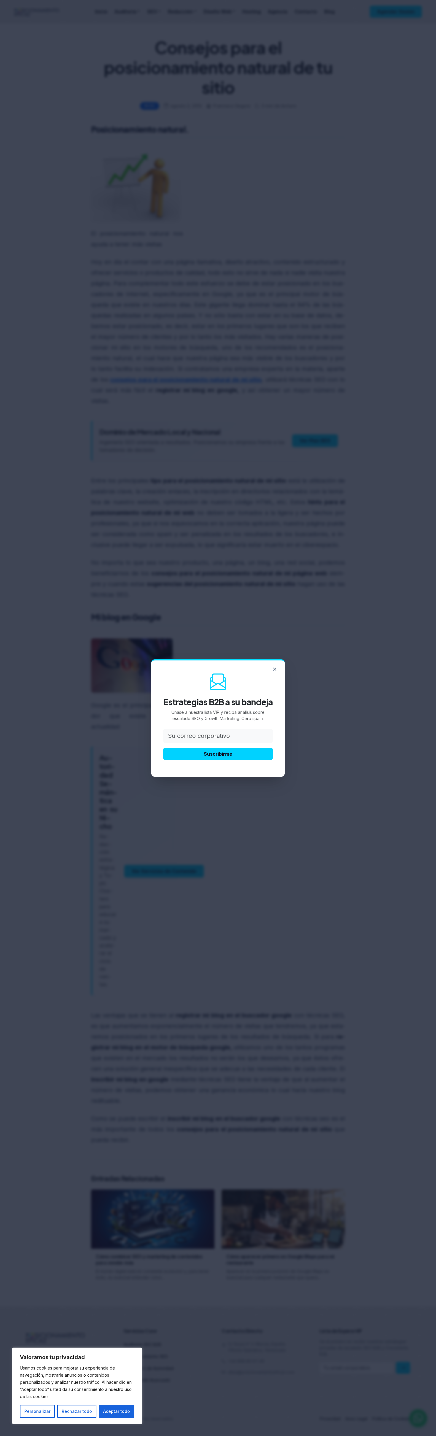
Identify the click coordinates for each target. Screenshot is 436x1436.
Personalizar (37, 1411)
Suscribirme (218, 754)
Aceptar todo (116, 1411)
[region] (77, 1386)
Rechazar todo (77, 1411)
